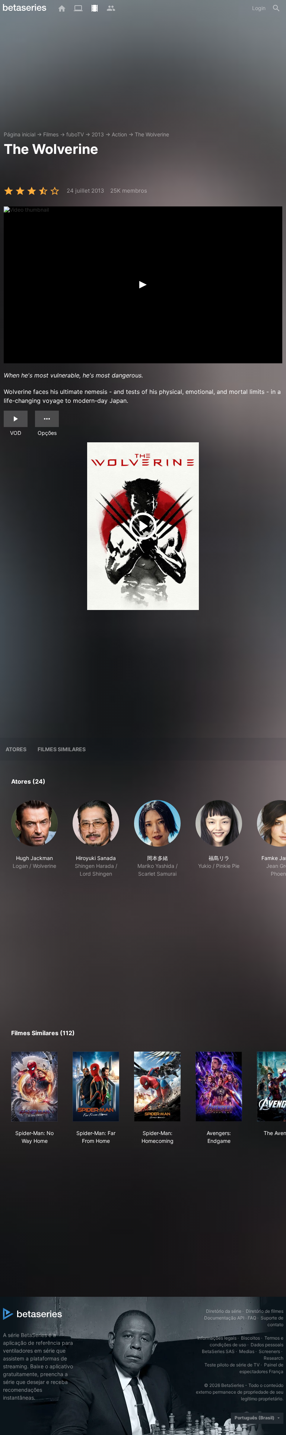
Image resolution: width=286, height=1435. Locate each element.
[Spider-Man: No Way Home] (34, 1087)
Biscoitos (250, 1338)
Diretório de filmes (264, 1311)
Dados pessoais (267, 1344)
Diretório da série (223, 1311)
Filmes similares (62, 749)
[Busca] (276, 8)
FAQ (252, 1318)
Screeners (269, 1351)
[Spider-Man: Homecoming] (157, 1087)
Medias (246, 1351)
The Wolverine (152, 134)
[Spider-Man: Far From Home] (96, 1087)
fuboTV (75, 134)
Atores (16, 749)
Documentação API (224, 1318)
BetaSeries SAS (218, 1351)
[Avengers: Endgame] (219, 1087)
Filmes (50, 134)
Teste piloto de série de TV (232, 1365)
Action (119, 134)
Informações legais (216, 1338)
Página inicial (19, 134)
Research (273, 1358)
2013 (98, 134)
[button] (34, 842)
